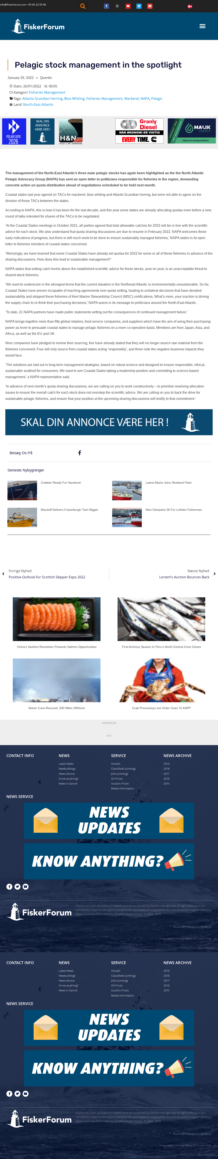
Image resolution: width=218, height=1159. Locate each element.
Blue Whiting (74, 98)
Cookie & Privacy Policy (198, 938)
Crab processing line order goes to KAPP (161, 708)
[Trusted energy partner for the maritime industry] (192, 130)
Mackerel (131, 98)
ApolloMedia (204, 927)
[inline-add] (109, 421)
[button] (83, 6)
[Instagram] (117, 6)
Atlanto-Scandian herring (42, 98)
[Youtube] (128, 6)
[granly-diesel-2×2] (139, 130)
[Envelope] (149, 6)
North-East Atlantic (38, 104)
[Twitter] (139, 6)
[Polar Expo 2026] (14, 131)
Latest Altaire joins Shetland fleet (168, 482)
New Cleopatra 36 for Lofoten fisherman (174, 509)
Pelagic (156, 98)
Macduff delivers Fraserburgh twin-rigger (69, 509)
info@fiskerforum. (10, 4)
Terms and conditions (171, 938)
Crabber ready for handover (61, 482)
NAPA (145, 98)
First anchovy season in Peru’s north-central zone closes (161, 646)
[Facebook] (106, 6)
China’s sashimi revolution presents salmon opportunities (56, 646)
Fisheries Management (47, 92)
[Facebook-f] (9, 887)
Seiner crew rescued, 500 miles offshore (56, 708)
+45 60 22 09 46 (36, 4)
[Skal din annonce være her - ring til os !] (42, 131)
